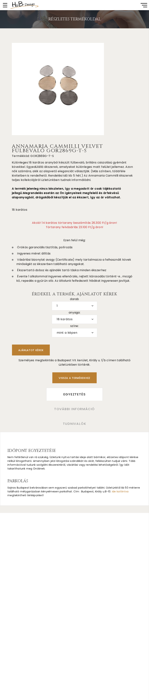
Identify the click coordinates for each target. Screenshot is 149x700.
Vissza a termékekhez (74, 378)
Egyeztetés (74, 394)
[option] (58, 89)
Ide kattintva (120, 491)
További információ (74, 409)
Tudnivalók (74, 423)
